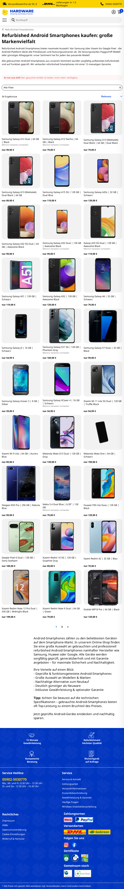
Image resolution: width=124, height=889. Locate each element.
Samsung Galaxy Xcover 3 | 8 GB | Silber (20, 403)
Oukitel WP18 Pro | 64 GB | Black (101, 609)
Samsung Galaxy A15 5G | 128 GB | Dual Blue (62, 194)
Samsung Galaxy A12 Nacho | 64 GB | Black (60, 141)
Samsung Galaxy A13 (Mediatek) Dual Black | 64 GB (19, 194)
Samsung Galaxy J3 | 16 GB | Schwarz (17, 349)
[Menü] (5, 20)
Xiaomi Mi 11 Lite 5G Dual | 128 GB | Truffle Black (102, 403)
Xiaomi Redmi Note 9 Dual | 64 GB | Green (61, 610)
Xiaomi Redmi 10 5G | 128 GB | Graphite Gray (59, 559)
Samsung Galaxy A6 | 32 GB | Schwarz (100, 298)
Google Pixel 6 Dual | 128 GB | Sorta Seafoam (18, 559)
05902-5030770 (113, 3)
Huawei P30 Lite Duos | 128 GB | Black (101, 507)
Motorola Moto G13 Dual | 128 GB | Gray (62, 455)
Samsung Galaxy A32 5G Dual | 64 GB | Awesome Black (20, 245)
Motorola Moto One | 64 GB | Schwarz (99, 455)
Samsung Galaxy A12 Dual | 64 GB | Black (20, 141)
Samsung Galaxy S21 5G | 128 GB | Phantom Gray (62, 349)
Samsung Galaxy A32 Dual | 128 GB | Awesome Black (62, 245)
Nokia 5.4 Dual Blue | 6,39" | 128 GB (60, 507)
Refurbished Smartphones (19, 29)
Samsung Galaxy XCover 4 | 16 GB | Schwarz (61, 403)
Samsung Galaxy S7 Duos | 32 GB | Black (103, 349)
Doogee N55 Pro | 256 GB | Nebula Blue (21, 507)
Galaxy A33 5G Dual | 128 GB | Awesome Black (100, 245)
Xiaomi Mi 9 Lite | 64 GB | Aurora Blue (20, 455)
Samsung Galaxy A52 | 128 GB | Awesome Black (60, 298)
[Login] (113, 12)
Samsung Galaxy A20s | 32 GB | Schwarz (101, 194)
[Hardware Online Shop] (18, 12)
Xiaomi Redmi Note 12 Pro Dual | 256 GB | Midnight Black (19, 610)
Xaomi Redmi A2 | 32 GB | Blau (101, 558)
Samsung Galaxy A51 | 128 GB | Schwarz (19, 298)
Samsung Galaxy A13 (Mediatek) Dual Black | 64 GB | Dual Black (101, 141)
